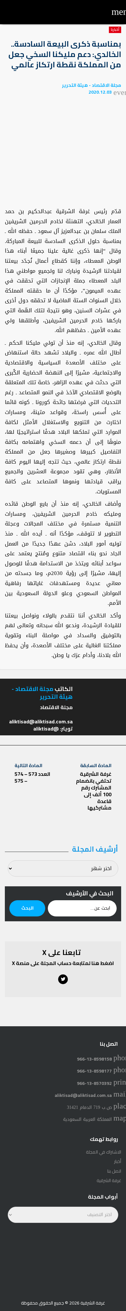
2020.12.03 (100, 92)
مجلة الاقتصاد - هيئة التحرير (91, 85)
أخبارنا (115, 30)
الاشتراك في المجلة (103, 1152)
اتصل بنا (114, 1171)
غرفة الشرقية (109, 1180)
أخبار (117, 1161)
